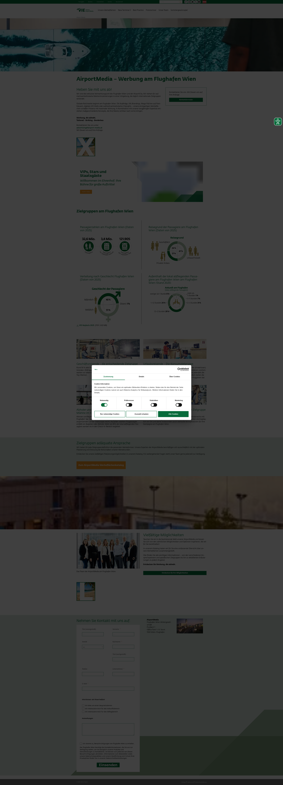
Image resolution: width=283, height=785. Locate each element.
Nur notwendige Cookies (109, 414)
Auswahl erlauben (141, 414)
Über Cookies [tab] (174, 377)
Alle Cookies (173, 414)
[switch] (129, 405)
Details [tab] (141, 377)
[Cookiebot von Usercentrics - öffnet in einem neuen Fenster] (179, 369)
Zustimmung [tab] (108, 377)
